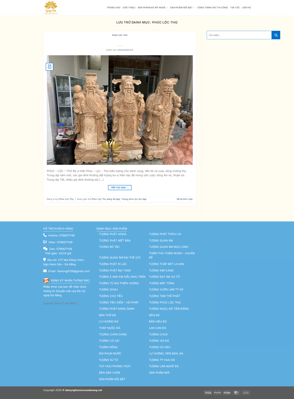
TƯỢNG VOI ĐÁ (159, 340)
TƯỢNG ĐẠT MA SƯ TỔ (164, 276)
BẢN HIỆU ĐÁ (158, 321)
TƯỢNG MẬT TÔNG (161, 283)
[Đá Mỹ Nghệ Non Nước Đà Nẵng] (60, 7)
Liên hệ (246, 7)
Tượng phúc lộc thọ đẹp (133, 199)
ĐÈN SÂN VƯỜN (109, 372)
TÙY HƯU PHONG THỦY (115, 366)
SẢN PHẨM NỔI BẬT (112, 379)
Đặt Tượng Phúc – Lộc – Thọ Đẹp (120, 40)
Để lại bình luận (185, 199)
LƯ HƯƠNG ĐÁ (108, 321)
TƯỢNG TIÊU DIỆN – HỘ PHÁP (118, 302)
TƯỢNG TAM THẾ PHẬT (164, 296)
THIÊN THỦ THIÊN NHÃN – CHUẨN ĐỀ (172, 255)
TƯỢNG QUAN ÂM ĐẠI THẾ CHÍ (119, 257)
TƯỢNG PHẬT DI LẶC (113, 264)
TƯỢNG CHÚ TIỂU (111, 296)
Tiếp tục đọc (120, 187)
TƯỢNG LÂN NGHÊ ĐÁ (164, 366)
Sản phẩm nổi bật (181, 7)
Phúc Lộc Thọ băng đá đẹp (106, 199)
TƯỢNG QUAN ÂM (161, 240)
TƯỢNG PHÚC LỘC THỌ (165, 302)
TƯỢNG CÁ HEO (159, 347)
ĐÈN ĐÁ (154, 315)
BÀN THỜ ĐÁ (107, 315)
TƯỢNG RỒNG (108, 347)
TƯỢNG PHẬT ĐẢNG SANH (116, 308)
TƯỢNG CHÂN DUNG (113, 334)
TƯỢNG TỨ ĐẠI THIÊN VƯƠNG (119, 283)
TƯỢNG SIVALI (108, 289)
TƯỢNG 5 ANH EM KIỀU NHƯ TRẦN (122, 276)
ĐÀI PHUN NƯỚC (110, 353)
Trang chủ (113, 7)
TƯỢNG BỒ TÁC (109, 246)
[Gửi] (276, 35)
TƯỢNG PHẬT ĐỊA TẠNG (115, 270)
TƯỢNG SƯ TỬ (108, 360)
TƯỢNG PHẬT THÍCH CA (165, 234)
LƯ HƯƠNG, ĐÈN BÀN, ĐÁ (166, 353)
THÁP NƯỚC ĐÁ (109, 328)
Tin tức (235, 7)
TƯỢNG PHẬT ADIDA (112, 234)
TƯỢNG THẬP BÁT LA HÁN (166, 264)
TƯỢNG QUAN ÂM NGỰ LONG (168, 246)
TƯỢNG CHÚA (158, 334)
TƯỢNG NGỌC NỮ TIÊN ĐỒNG (169, 308)
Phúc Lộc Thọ (120, 35)
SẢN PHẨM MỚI (159, 372)
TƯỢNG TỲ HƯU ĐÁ (162, 360)
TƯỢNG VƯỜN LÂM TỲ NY (166, 289)
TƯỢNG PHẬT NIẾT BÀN (114, 240)
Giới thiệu (129, 7)
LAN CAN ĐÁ (157, 328)
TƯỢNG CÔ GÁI (109, 340)
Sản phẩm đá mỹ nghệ (152, 7)
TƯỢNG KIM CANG (161, 270)
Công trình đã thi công (212, 7)
